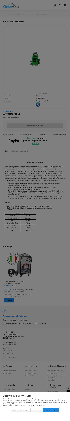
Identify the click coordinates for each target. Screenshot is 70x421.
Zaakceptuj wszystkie (51, 410)
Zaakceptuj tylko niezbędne (20, 410)
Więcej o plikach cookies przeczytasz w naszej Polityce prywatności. (24, 405)
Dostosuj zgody (37, 410)
